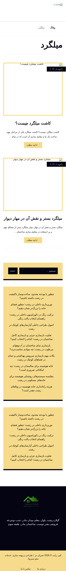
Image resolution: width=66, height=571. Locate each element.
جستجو (13, 271)
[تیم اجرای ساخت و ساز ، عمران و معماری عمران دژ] (51, 10)
